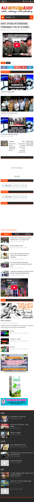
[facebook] (24, 1)
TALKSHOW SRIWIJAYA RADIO (9, 134)
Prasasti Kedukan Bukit (16, 245)
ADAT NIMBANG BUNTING (18, 445)
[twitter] (26, 1)
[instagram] (32, 1)
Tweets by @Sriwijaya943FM (9, 230)
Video (8, 62)
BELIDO (12, 347)
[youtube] (31, 1)
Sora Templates (14, 500)
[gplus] (28, 1)
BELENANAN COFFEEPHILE (18, 416)
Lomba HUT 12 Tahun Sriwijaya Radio (20, 481)
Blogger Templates (25, 500)
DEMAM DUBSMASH (16, 461)
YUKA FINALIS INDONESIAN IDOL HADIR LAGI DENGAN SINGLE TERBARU (20, 255)
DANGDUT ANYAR (15, 339)
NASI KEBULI (6, 321)
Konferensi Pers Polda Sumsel (9, 113)
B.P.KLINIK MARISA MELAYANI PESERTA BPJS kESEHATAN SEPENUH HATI (21, 264)
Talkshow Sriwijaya (15, 432)
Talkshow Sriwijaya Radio (8, 91)
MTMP (12, 331)
